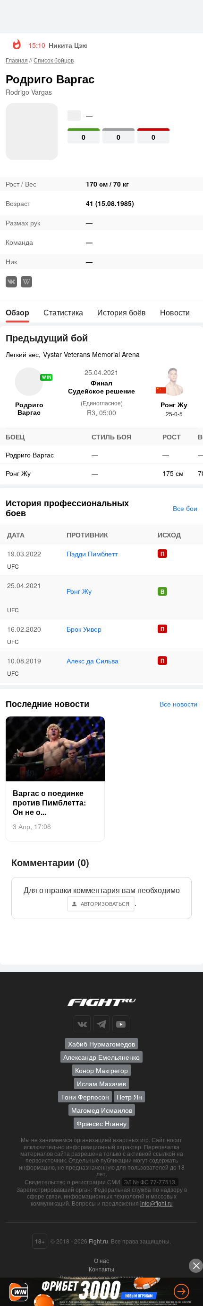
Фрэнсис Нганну (101, 1123)
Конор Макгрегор (101, 1070)
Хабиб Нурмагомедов (101, 1043)
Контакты (101, 1269)
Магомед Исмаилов (101, 1110)
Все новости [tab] (178, 703)
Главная (17, 60)
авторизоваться (105, 903)
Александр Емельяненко (101, 1057)
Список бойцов (54, 60)
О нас (101, 1260)
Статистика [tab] (63, 312)
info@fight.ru (156, 1203)
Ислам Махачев (101, 1083)
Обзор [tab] (17, 312)
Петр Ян (129, 1096)
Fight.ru (98, 1241)
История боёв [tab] (121, 312)
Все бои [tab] (185, 508)
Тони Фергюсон (85, 1096)
